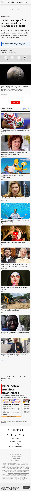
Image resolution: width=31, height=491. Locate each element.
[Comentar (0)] (18, 57)
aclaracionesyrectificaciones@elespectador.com (18, 473)
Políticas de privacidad (15, 456)
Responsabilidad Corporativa (15, 452)
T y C (16, 421)
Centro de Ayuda (15, 458)
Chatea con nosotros (16, 446)
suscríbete (13, 412)
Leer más (15, 102)
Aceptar (26, 487)
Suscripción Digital (15, 444)
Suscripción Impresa (15, 441)
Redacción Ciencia (6, 50)
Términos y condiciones (15, 454)
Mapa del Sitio (15, 438)
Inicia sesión (6, 412)
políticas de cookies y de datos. (10, 489)
